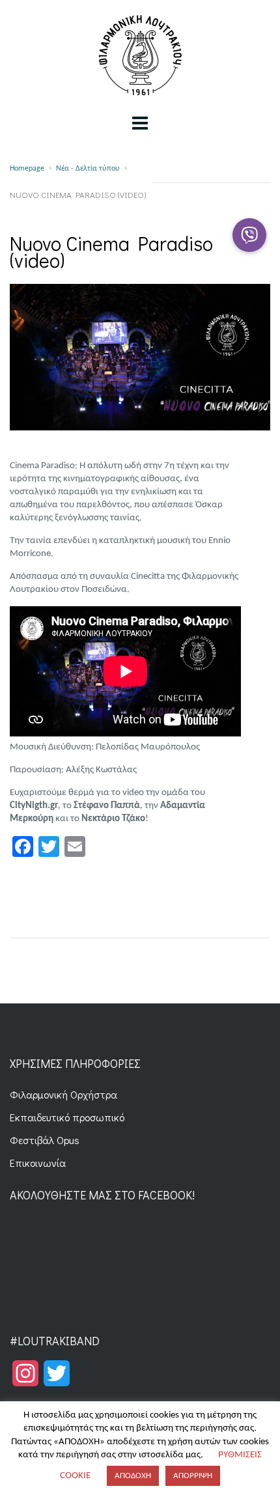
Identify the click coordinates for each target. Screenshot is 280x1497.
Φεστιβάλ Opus (44, 1140)
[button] (249, 235)
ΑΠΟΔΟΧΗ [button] (133, 1476)
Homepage (27, 169)
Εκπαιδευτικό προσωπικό (67, 1117)
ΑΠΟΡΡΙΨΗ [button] (192, 1476)
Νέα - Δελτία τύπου (88, 169)
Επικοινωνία (38, 1162)
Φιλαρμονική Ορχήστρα (63, 1094)
